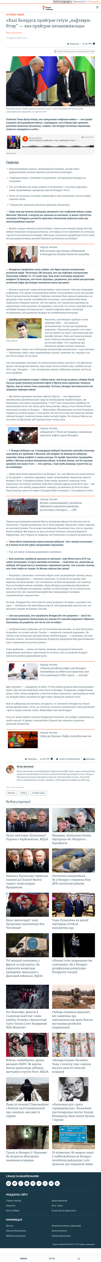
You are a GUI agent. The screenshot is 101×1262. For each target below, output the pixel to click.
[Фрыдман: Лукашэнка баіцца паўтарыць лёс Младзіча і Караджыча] (73, 820)
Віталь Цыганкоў (14, 33)
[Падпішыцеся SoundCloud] (38, 1183)
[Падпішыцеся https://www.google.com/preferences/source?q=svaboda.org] (8, 1183)
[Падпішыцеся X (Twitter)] (20, 1183)
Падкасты (10, 1206)
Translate (95, 2)
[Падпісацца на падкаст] (32, 1183)
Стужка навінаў (13, 1201)
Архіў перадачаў (59, 1201)
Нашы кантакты (59, 1231)
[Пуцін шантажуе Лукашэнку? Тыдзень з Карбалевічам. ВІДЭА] (27, 820)
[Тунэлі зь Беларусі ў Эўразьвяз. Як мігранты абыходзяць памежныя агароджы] (27, 1137)
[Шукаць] (79, 1258)
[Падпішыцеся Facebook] (14, 1183)
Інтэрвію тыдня (15, 15)
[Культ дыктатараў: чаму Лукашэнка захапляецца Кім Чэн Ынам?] (27, 905)
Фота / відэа (57, 1206)
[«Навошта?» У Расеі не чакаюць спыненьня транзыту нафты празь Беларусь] (23, 435)
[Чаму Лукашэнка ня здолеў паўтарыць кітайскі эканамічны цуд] (73, 905)
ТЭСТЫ (52, 1259)
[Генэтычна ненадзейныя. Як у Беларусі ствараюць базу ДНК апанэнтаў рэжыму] (73, 860)
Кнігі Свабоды (12, 1211)
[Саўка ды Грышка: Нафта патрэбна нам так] (23, 739)
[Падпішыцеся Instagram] (45, 1183)
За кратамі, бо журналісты (64, 1211)
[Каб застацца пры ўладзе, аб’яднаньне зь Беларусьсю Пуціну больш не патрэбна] (23, 254)
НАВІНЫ (23, 1259)
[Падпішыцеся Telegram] (51, 1183)
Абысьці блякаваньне (16, 1231)
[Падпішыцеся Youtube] (26, 1183)
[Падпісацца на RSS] (57, 1183)
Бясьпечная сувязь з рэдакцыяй (66, 1226)
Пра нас (9, 1226)
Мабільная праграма (16, 1236)
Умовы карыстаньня (61, 1236)
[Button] (73, 44)
